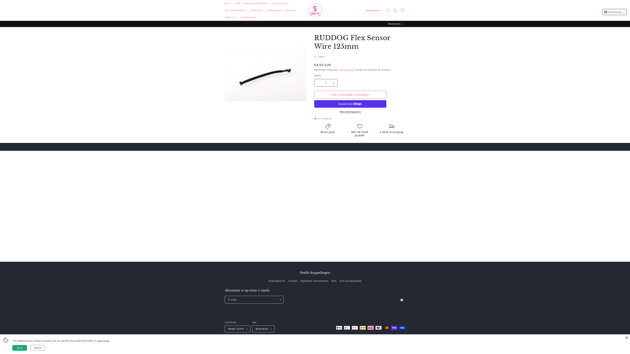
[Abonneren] (280, 300)
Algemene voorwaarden (314, 280)
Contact (292, 280)
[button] (228, 3)
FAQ (333, 280)
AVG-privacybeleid (350, 280)
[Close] (626, 337)
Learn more (103, 340)
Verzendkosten (347, 70)
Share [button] (320, 56)
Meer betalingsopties (350, 111)
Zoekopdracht (277, 280)
